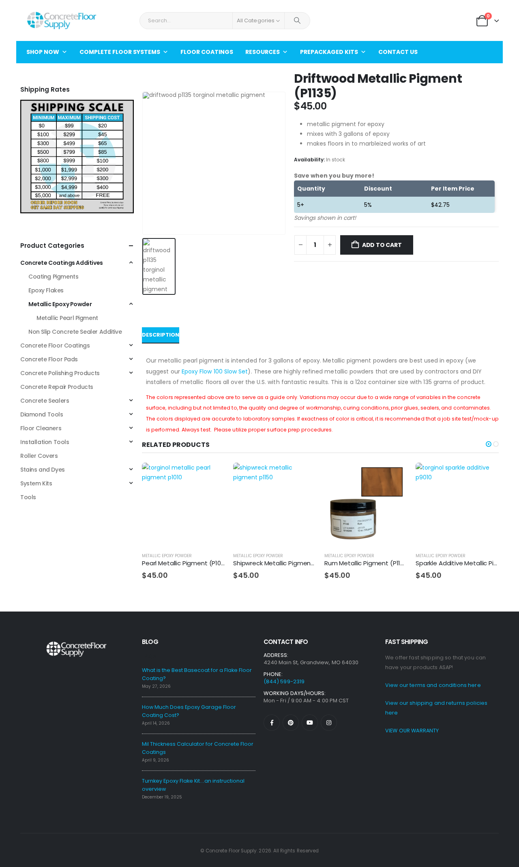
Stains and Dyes (42, 470)
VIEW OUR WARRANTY (412, 730)
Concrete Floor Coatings (55, 345)
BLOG (150, 641)
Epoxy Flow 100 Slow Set (215, 371)
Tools (28, 497)
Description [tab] (160, 335)
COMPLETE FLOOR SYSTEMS (119, 52)
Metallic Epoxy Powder (167, 556)
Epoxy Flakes (46, 290)
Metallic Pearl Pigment (67, 318)
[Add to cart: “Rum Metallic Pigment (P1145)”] (394, 476)
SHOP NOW (42, 52)
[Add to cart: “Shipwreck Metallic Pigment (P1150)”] (303, 476)
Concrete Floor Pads (49, 359)
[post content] (183, 504)
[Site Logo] (61, 20)
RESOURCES (262, 52)
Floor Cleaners (40, 428)
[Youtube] (310, 723)
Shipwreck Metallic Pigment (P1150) (284, 563)
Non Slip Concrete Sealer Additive (75, 332)
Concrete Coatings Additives (61, 263)
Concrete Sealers (44, 401)
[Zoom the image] (77, 105)
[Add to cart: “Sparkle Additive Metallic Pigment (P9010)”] (485, 476)
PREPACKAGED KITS (329, 52)
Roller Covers (39, 456)
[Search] (297, 21)
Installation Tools (44, 442)
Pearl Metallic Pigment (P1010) (185, 563)
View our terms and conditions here (433, 685)
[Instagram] (329, 723)
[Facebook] (272, 723)
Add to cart (382, 245)
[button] (488, 444)
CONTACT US (398, 52)
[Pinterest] (291, 723)
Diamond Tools (41, 414)
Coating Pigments (53, 277)
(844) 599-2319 (284, 681)
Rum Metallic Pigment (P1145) (367, 563)
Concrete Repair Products (56, 387)
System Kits (36, 483)
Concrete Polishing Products (60, 373)
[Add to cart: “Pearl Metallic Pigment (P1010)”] (211, 476)
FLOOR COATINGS (206, 52)
